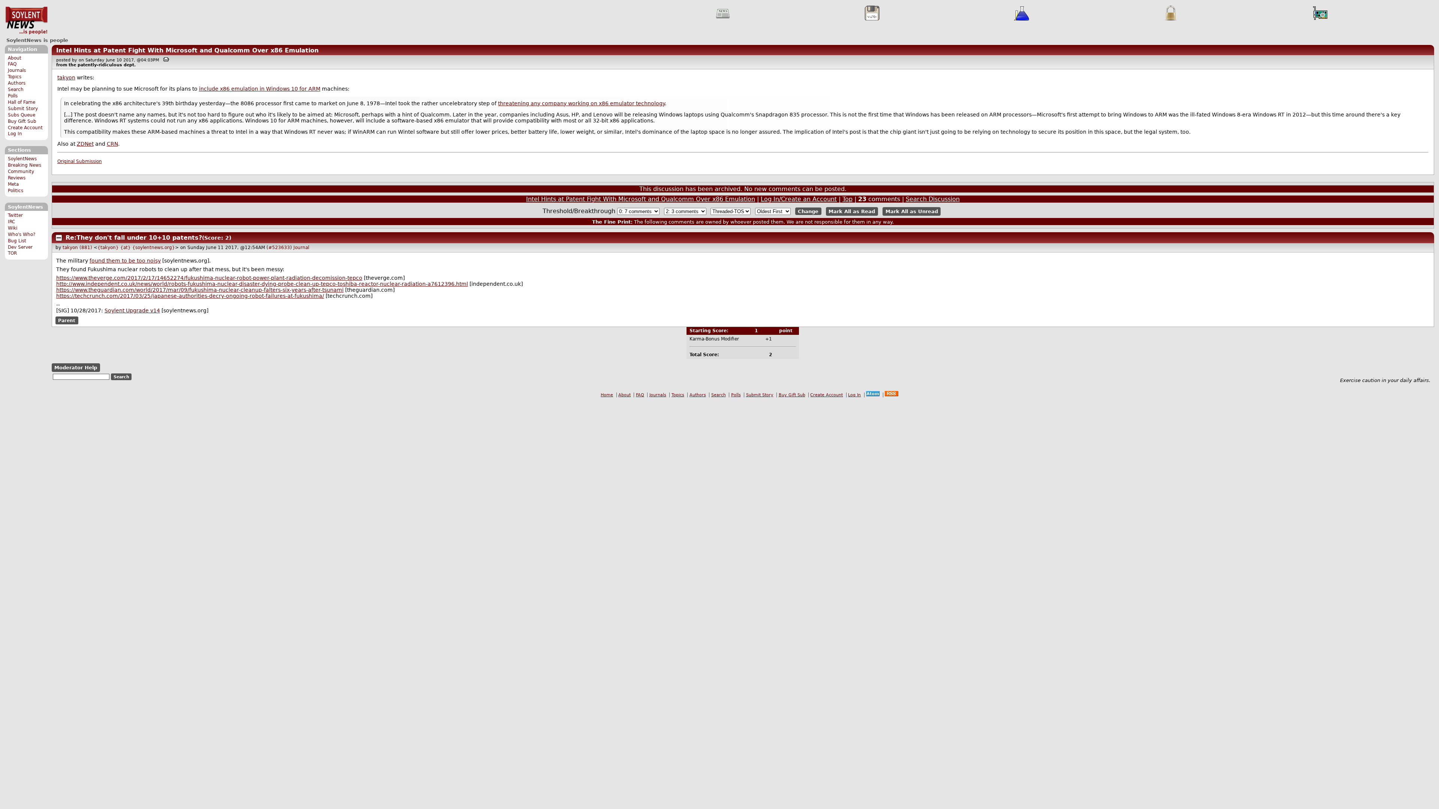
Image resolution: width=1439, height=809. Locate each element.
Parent (66, 320)
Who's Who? (21, 234)
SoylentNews (26, 21)
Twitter (15, 215)
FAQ (12, 64)
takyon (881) (77, 247)
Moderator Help (75, 367)
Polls (13, 96)
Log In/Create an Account (799, 199)
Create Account (25, 127)
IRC (11, 221)
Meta (13, 184)
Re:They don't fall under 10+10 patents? (134, 237)
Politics (15, 190)
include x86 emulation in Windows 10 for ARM (259, 89)
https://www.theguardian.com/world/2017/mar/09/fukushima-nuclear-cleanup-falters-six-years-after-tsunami (200, 290)
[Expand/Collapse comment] (58, 237)
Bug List (17, 240)
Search (16, 89)
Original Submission (79, 161)
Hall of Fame (21, 102)
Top (847, 199)
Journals (17, 70)
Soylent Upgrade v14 (132, 310)
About (14, 58)
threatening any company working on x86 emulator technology (581, 103)
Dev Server (20, 247)
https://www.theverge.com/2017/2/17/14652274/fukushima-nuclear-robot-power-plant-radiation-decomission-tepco (209, 278)
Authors (16, 83)
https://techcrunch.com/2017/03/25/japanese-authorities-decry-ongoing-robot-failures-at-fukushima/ (190, 296)
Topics (14, 76)
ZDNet (85, 144)
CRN (112, 144)
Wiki (12, 228)
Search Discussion (933, 199)
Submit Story (23, 108)
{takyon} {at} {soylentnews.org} (136, 247)
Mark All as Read (852, 211)
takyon (66, 78)
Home (607, 395)
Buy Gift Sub (22, 121)
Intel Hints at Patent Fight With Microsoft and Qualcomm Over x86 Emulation (187, 50)
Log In (15, 133)
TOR (12, 253)
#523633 (279, 247)
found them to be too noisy (125, 261)
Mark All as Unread (912, 211)
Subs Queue (21, 115)
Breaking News (24, 165)
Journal (301, 247)
